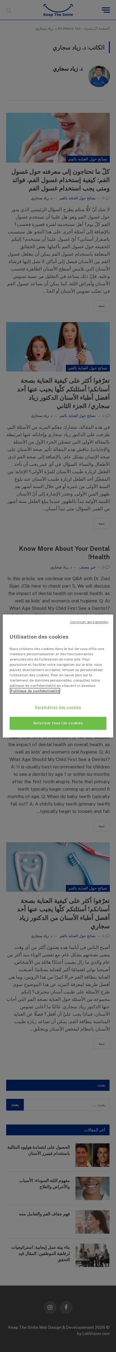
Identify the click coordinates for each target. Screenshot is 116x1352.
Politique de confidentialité (35, 691)
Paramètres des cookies (58, 707)
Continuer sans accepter (89, 622)
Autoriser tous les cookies (58, 723)
